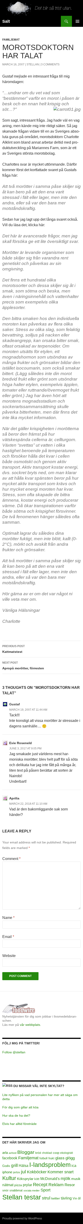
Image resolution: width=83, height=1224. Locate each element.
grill (14, 1165)
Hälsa (23, 1166)
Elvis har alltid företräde (19, 1124)
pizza (18, 1185)
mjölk (65, 1178)
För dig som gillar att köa (20, 1107)
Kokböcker (37, 1172)
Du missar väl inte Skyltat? (38, 1086)
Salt (6, 21)
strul (46, 1198)
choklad (47, 1152)
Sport (45, 1190)
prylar (27, 1185)
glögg (70, 1158)
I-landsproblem (50, 1164)
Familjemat (11, 39)
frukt (51, 1158)
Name (8, 918)
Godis (6, 1166)
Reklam (56, 1184)
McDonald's (50, 1179)
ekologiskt (66, 1152)
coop (56, 1152)
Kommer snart (60, 1172)
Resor (70, 1185)
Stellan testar (21, 1197)
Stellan (33, 64)
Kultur (9, 1178)
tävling (66, 1198)
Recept (40, 1184)
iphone (7, 1172)
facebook (9, 1158)
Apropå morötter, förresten (23, 665)
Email (8, 937)
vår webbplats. (30, 1024)
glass (60, 1158)
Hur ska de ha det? (16, 1115)
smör (5, 1190)
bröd (38, 1152)
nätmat (7, 1185)
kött (36, 1179)
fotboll (43, 1158)
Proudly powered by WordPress (22, 1218)
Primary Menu (77, 21)
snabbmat (16, 1190)
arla (5, 1152)
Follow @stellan (13, 1052)
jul (23, 1171)
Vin (75, 1198)
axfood (12, 1153)
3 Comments (50, 64)
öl (79, 1198)
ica (73, 1165)
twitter (55, 1198)
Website (9, 956)
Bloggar (25, 1152)
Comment (11, 859)
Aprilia (14, 798)
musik (75, 1179)
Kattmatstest (13, 649)
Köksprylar (25, 1179)
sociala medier (32, 1190)
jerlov (16, 1172)
